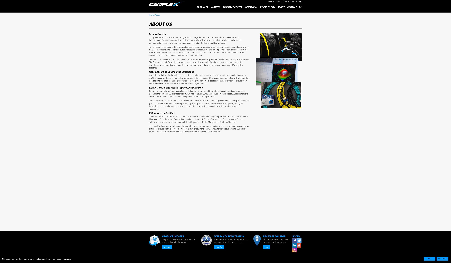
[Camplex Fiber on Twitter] (299, 240)
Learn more (66, 259)
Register (219, 247)
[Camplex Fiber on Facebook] (294, 240)
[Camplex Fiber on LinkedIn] (294, 245)
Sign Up (167, 247)
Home (151, 15)
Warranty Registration (292, 1)
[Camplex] (167, 3)
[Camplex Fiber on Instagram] (294, 250)
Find (266, 247)
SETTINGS (442, 259)
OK (429, 259)
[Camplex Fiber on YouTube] (299, 245)
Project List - (276, 1)
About (157, 15)
